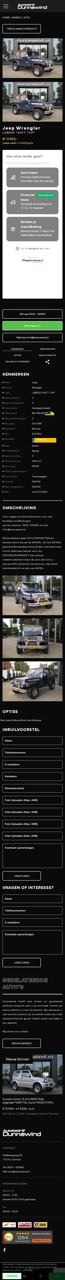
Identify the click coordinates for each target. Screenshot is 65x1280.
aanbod (16, 17)
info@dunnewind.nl (16, 1171)
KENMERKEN (17, 349)
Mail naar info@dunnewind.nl (32, 337)
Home (5, 17)
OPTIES (17, 355)
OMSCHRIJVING (47, 349)
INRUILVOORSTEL (47, 355)
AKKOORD (12, 1276)
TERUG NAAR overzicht (21, 29)
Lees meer (28, 1270)
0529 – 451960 (13, 1167)
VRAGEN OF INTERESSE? (18, 362)
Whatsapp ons (32, 326)
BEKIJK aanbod (22, 1043)
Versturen (21, 876)
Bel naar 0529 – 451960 (33, 314)
